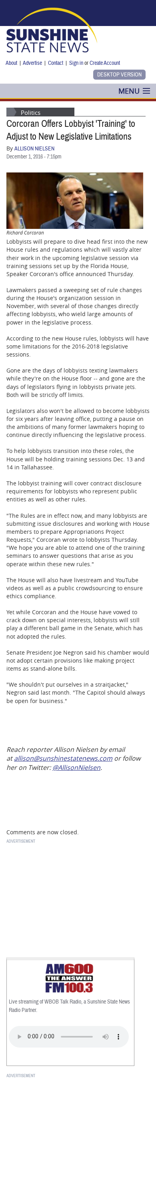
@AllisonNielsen (76, 767)
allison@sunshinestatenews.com (63, 758)
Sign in (76, 63)
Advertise (32, 63)
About (11, 63)
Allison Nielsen (34, 148)
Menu (129, 91)
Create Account (105, 63)
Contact (55, 63)
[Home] (51, 29)
